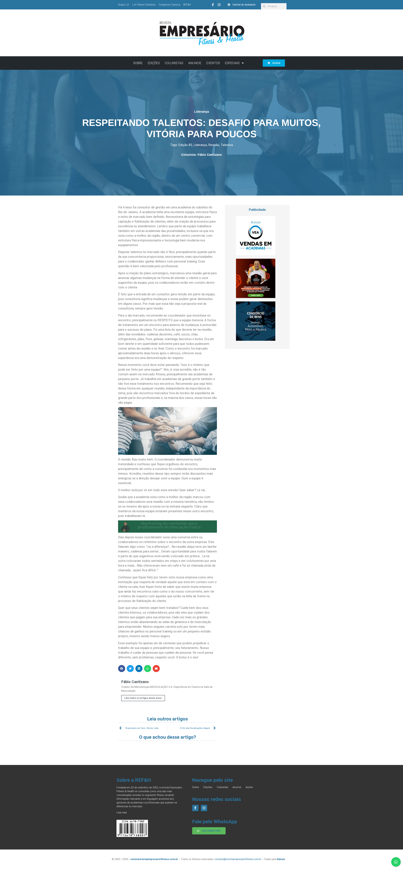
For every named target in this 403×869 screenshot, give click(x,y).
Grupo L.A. (123, 4)
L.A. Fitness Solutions (144, 4)
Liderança (201, 111)
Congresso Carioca (169, 4)
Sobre (138, 63)
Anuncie (194, 63)
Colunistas (174, 63)
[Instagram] (219, 5)
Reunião (213, 145)
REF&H (187, 4)
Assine (249, 787)
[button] (121, 668)
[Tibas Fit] (255, 297)
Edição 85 (185, 145)
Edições (154, 63)
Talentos (227, 145)
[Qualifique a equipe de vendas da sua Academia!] (255, 254)
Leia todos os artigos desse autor (143, 698)
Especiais (232, 63)
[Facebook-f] (213, 5)
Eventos (213, 63)
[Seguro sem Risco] (255, 339)
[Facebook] (195, 808)
